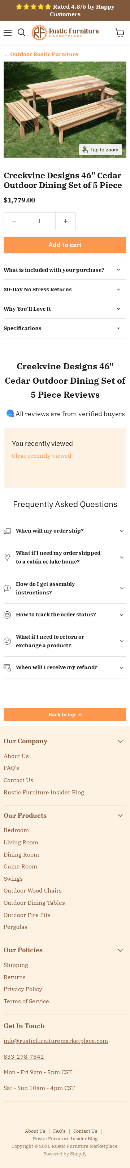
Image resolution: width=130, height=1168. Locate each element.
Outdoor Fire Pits (27, 914)
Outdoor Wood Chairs (33, 890)
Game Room (20, 866)
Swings (13, 878)
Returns (15, 977)
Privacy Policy (23, 989)
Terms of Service (26, 1001)
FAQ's (11, 767)
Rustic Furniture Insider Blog (44, 792)
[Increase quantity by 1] (66, 221)
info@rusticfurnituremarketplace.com (56, 1040)
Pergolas (15, 926)
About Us (16, 755)
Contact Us (18, 780)
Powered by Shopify (65, 1154)
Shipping (16, 964)
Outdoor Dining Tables (34, 902)
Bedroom (16, 830)
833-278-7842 (24, 1056)
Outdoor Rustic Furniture (44, 54)
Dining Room (21, 854)
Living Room (21, 842)
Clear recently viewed (42, 455)
